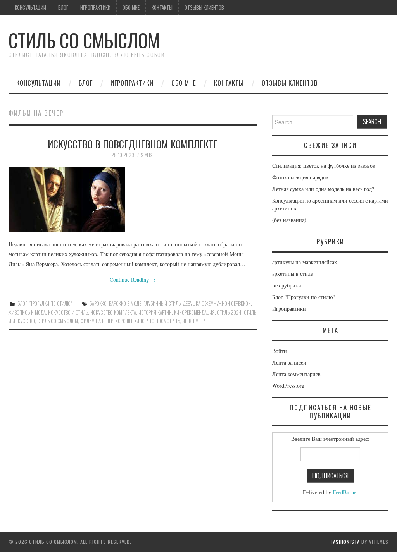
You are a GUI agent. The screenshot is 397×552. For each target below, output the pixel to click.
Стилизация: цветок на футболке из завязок (323, 165)
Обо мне (131, 7)
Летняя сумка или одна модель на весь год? (323, 189)
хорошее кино (130, 321)
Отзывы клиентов (204, 7)
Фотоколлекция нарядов (300, 177)
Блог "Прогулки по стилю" (44, 303)
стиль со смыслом (57, 321)
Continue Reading (133, 279)
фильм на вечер (96, 321)
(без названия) (289, 220)
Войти (279, 350)
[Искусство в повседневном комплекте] (133, 199)
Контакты (162, 7)
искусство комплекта (113, 312)
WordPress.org (288, 385)
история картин (155, 312)
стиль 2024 (229, 312)
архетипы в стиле (292, 273)
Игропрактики (95, 7)
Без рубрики (286, 285)
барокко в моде (125, 303)
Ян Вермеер (193, 321)
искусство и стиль (68, 312)
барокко (98, 303)
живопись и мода (27, 312)
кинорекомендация (194, 312)
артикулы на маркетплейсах (304, 262)
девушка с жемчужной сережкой (217, 303)
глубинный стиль (162, 303)
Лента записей (289, 362)
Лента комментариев (296, 374)
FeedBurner (345, 492)
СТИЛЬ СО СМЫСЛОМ (84, 40)
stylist (147, 155)
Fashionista (345, 541)
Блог (63, 7)
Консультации (30, 7)
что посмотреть (163, 321)
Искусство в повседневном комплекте (132, 143)
